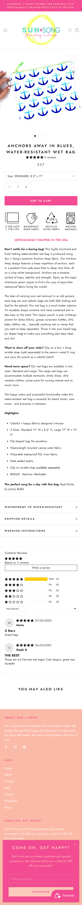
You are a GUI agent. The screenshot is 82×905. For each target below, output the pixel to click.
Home (8, 768)
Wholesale (11, 801)
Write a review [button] (41, 568)
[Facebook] (6, 746)
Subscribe (41, 892)
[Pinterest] (24, 746)
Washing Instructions (25, 531)
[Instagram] (15, 746)
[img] (25, 620)
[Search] (70, 30)
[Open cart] (77, 30)
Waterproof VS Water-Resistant (34, 507)
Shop (8, 807)
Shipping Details (20, 519)
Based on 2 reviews (17, 563)
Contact (9, 781)
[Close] (74, 844)
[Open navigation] (5, 30)
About (8, 775)
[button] (35, 157)
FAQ (7, 788)
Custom (9, 794)
